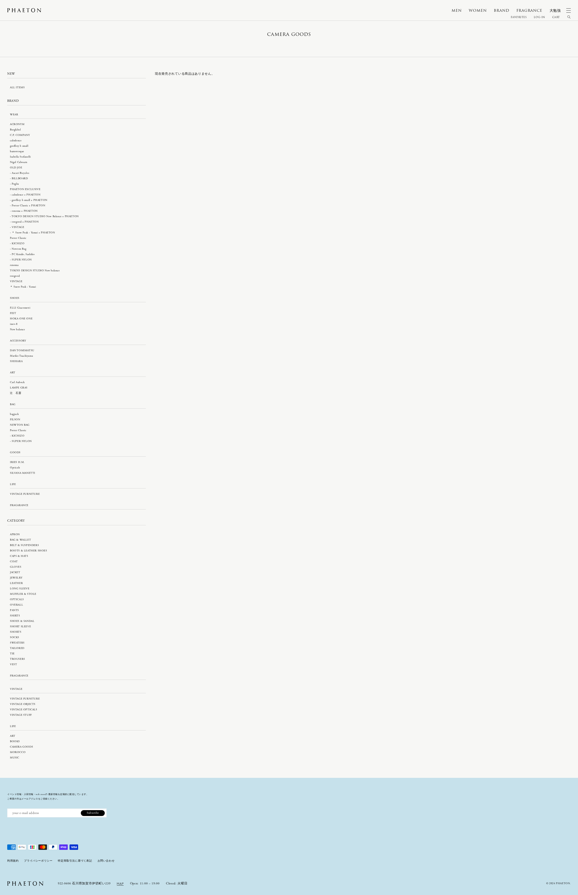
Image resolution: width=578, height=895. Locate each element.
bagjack (14, 414)
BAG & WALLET (20, 540)
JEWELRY (16, 577)
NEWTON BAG (20, 425)
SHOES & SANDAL (22, 621)
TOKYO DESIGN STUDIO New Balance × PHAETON (45, 216)
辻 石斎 (15, 393)
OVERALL (16, 605)
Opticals (15, 467)
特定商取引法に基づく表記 (75, 860)
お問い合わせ (106, 860)
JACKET (15, 572)
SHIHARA (16, 361)
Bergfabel (15, 129)
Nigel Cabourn (18, 162)
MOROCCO (18, 752)
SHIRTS (15, 615)
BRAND (501, 10)
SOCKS (14, 637)
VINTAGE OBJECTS (22, 704)
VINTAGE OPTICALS (23, 709)
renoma (14, 265)
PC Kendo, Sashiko (23, 254)
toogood (15, 276)
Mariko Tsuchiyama (21, 356)
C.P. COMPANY (20, 135)
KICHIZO (18, 243)
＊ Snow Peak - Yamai (23, 286)
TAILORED (17, 648)
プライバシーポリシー (38, 860)
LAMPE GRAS (19, 387)
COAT (14, 561)
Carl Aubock (17, 382)
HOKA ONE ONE (21, 318)
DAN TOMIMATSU (22, 350)
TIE (12, 653)
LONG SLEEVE (20, 588)
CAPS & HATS (19, 556)
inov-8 (14, 324)
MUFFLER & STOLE (23, 594)
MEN (456, 10)
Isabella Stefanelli (20, 156)
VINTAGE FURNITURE (25, 494)
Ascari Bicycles (20, 173)
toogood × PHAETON (25, 221)
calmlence (15, 140)
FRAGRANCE (529, 10)
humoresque (17, 151)
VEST (13, 664)
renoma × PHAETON (25, 211)
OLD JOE (16, 167)
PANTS (14, 610)
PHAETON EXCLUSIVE (25, 189)
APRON (15, 534)
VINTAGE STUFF (21, 715)
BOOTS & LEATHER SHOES (28, 550)
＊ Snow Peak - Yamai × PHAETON (33, 232)
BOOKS (15, 741)
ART (12, 736)
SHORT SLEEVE (20, 626)
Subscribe (93, 813)
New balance (17, 329)
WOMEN (478, 10)
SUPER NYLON (22, 259)
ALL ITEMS (17, 87)
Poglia (15, 184)
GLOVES (15, 567)
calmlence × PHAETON (26, 194)
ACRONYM (17, 124)
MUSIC (14, 757)
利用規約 (13, 860)
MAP (120, 883)
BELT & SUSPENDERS (24, 545)
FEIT (13, 313)
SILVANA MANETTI (22, 473)
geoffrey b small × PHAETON (29, 200)
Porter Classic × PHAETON (28, 205)
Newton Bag (19, 249)
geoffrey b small (19, 146)
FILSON (15, 419)
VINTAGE (18, 227)
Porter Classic (18, 238)
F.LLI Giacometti (20, 307)
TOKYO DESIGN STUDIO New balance (35, 270)
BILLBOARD (20, 178)
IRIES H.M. (17, 462)
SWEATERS (17, 642)
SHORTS (15, 632)
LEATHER (16, 583)
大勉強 (555, 10)
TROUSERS (17, 659)
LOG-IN (539, 17)
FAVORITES (519, 17)
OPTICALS (17, 599)
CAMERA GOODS (21, 747)
